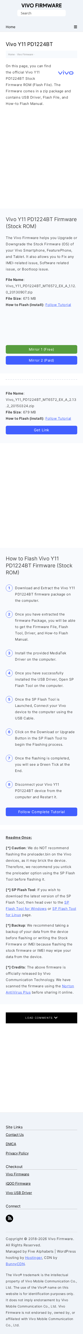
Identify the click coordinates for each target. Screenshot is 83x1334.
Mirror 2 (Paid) (41, 360)
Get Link (41, 430)
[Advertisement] (41, 156)
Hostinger (33, 1257)
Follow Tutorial (58, 305)
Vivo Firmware (41, 5)
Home (11, 54)
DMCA (11, 1144)
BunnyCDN (15, 1264)
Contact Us (15, 1134)
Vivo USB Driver (19, 1193)
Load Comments (39, 1017)
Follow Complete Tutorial (41, 811)
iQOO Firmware (18, 1183)
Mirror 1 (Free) (41, 349)
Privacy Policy (17, 1153)
